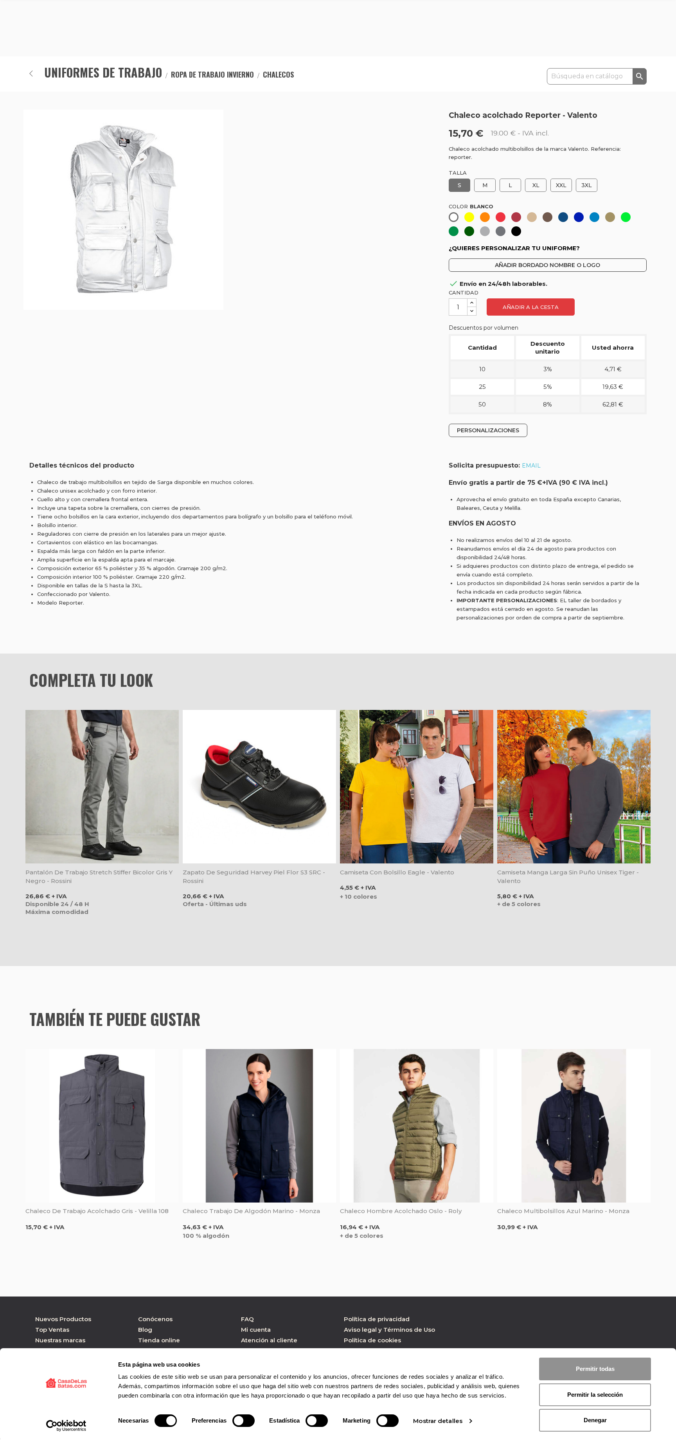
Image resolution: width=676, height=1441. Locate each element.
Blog (145, 1329)
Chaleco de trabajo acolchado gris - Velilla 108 (97, 1211)
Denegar (595, 1420)
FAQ (247, 1319)
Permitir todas (595, 1368)
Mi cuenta (256, 1329)
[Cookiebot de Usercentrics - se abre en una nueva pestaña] (66, 1426)
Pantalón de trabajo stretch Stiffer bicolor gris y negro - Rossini (99, 877)
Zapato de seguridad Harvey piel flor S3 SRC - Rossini (254, 877)
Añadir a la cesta (531, 307)
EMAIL (531, 465)
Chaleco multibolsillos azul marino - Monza (563, 1211)
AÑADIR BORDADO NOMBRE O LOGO (547, 265)
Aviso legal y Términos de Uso (389, 1329)
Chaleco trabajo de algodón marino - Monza (251, 1211)
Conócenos (155, 1319)
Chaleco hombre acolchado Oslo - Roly (401, 1211)
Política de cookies (372, 1340)
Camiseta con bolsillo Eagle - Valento (397, 872)
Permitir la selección (595, 1394)
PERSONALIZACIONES (488, 430)
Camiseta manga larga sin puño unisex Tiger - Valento (568, 877)
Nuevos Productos (63, 1319)
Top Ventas (52, 1329)
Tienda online (159, 1340)
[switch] (243, 1420)
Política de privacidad (377, 1319)
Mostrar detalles (437, 1421)
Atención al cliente (269, 1340)
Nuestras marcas (60, 1340)
